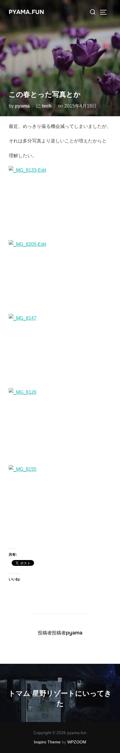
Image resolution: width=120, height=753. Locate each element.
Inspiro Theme (47, 742)
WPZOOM (76, 742)
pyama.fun (26, 12)
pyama (22, 105)
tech (47, 105)
